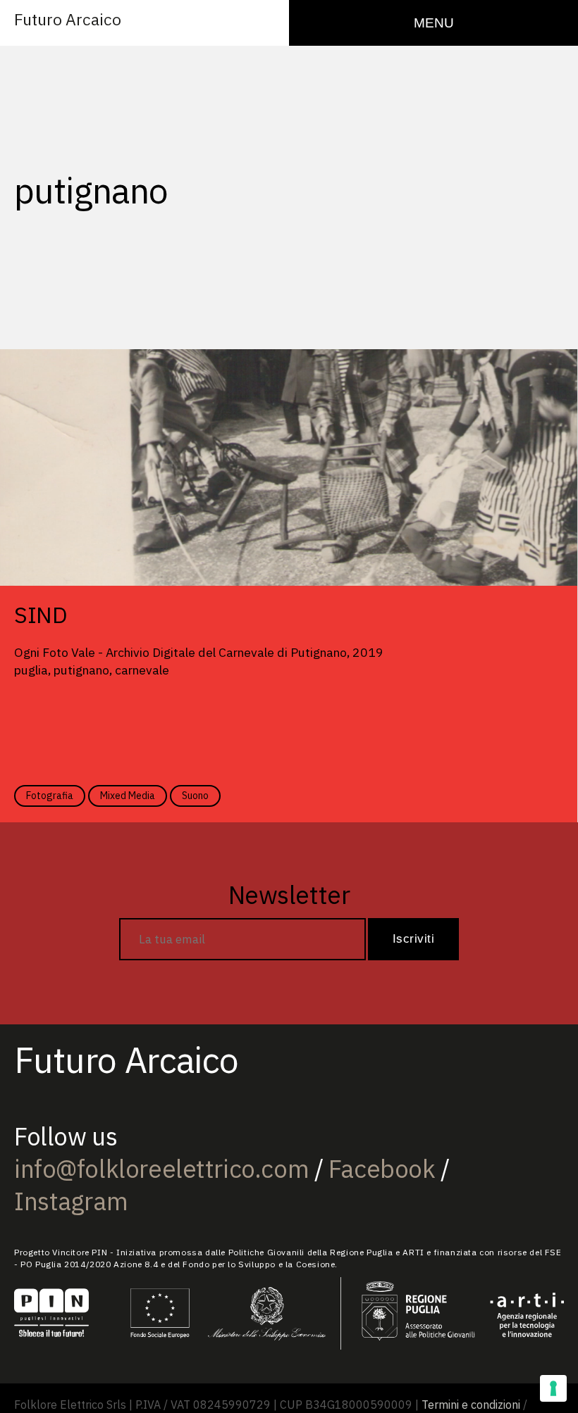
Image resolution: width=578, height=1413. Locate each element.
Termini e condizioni (471, 1405)
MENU (434, 22)
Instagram (71, 1201)
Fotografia (49, 795)
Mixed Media (127, 795)
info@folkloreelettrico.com (161, 1169)
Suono (195, 795)
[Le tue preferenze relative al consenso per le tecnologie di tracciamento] (553, 1388)
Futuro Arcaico (67, 19)
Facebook (382, 1169)
